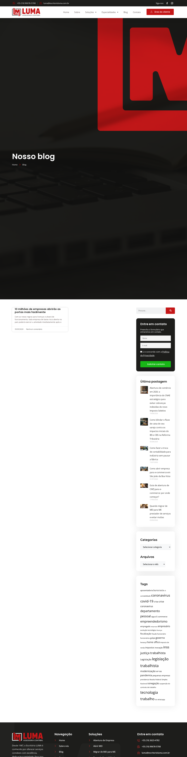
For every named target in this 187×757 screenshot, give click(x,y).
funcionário (161, 634)
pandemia (146, 675)
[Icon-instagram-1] (172, 3)
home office (153, 642)
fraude (154, 634)
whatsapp (161, 699)
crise (156, 601)
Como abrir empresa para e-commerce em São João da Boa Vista (160, 472)
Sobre (77, 12)
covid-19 (146, 601)
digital (153, 617)
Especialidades (109, 12)
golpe (152, 638)
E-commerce (161, 616)
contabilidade (145, 596)
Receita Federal (155, 679)
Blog (126, 12)
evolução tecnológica (148, 630)
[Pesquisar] (170, 311)
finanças (159, 630)
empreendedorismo (153, 621)
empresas (154, 626)
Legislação (146, 659)
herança (143, 642)
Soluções (89, 12)
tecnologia (149, 692)
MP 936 (159, 671)
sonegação (153, 683)
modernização (148, 671)
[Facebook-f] (167, 3)
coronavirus (160, 595)
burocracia (158, 590)
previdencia (144, 679)
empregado (145, 626)
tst (156, 699)
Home (66, 12)
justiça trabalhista (153, 653)
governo (160, 637)
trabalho (147, 698)
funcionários (145, 638)
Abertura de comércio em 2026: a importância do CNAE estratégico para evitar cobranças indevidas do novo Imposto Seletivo (160, 399)
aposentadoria (146, 590)
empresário (164, 626)
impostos (149, 647)
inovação (159, 647)
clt (165, 590)
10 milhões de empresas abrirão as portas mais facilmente (38, 310)
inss (166, 647)
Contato (137, 12)
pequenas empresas (161, 675)
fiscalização (145, 633)
